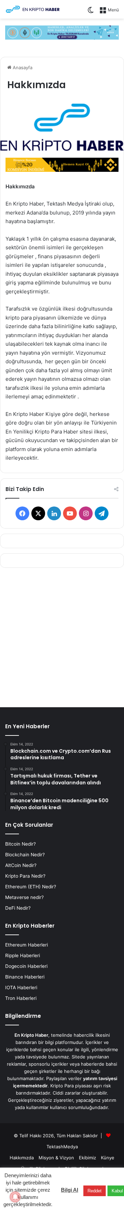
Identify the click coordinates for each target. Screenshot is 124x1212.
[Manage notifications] (15, 1196)
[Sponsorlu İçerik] (62, 164)
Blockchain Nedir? (25, 854)
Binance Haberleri (24, 977)
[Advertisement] (62, 635)
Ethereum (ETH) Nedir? (30, 886)
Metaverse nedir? (24, 897)
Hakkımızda (22, 1157)
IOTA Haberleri (21, 987)
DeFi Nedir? (18, 908)
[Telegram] (62, 32)
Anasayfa (21, 67)
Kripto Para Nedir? (25, 876)
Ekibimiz (87, 1157)
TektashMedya (62, 1146)
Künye (107, 1157)
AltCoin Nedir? (21, 865)
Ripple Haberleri (22, 955)
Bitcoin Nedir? (20, 844)
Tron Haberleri (21, 998)
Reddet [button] (94, 1190)
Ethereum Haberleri (26, 945)
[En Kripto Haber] (32, 9)
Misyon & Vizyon (56, 1157)
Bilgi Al (69, 1190)
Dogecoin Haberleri (26, 966)
